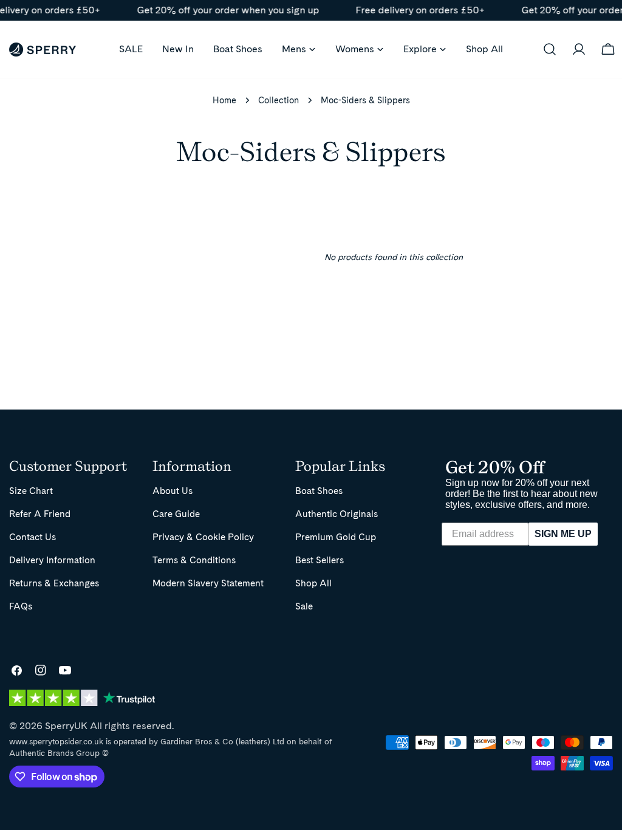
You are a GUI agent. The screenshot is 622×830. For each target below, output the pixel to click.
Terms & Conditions (194, 560)
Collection (278, 100)
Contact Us (32, 537)
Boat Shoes (319, 490)
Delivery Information (52, 560)
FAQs (20, 606)
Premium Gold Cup (335, 537)
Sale (304, 606)
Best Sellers (319, 560)
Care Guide (176, 514)
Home (224, 100)
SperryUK (66, 726)
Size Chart (31, 490)
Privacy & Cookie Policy (203, 537)
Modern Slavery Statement (208, 583)
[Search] (550, 49)
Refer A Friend (39, 514)
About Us (172, 490)
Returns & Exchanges (54, 583)
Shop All (313, 583)
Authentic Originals (336, 514)
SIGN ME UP (563, 534)
